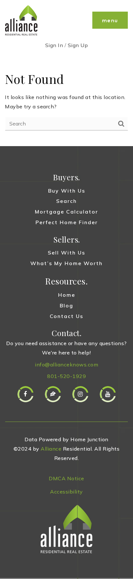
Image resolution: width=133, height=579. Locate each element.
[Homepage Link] (21, 19)
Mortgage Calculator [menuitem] (66, 211)
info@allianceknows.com (66, 364)
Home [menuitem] (66, 295)
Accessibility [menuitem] (66, 491)
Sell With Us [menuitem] (66, 252)
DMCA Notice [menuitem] (66, 478)
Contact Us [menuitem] (66, 316)
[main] (66, 100)
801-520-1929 (66, 376)
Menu (110, 20)
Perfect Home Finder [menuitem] (67, 222)
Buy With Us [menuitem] (66, 190)
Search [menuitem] (66, 201)
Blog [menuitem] (66, 305)
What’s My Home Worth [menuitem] (66, 263)
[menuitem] (66, 467)
